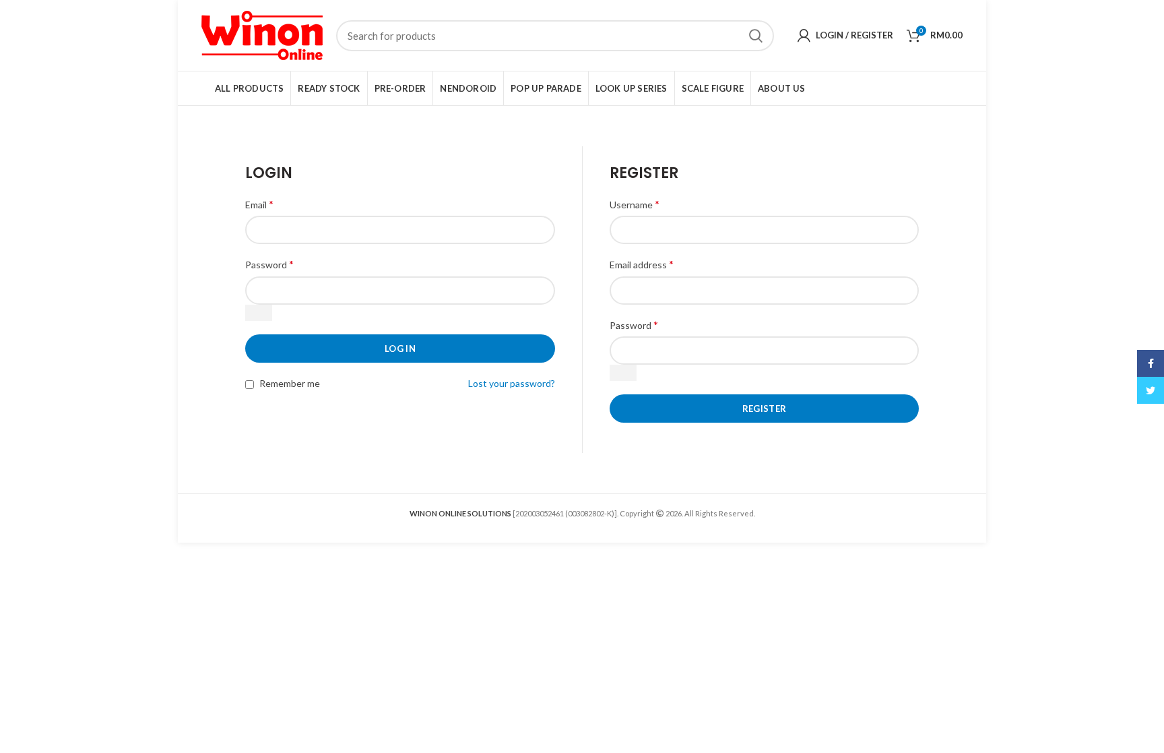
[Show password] (258, 313)
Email (259, 204)
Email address (642, 264)
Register (764, 408)
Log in (400, 348)
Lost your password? (511, 383)
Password (269, 264)
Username (634, 204)
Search (756, 35)
